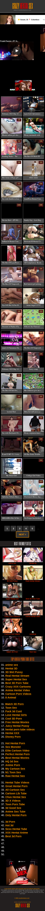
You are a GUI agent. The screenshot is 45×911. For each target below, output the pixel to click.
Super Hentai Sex (16, 679)
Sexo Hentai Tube (16, 828)
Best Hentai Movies (17, 757)
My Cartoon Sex (15, 768)
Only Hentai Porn (15, 815)
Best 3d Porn (13, 836)
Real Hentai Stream (17, 675)
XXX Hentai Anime (16, 832)
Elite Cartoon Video (17, 750)
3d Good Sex (13, 807)
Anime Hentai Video (17, 690)
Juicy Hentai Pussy (17, 725)
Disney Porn (13, 736)
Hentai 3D (11, 668)
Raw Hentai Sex (15, 775)
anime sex (11, 664)
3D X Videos (13, 800)
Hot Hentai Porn (15, 743)
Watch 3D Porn (14, 704)
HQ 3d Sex (11, 761)
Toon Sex (11, 707)
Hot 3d (9, 825)
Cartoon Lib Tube (16, 793)
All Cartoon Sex (15, 789)
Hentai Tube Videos (17, 782)
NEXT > (22, 534)
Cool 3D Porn (13, 718)
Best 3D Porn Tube (16, 682)
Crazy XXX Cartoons (18, 686)
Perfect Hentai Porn (17, 754)
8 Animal (10, 697)
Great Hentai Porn (16, 786)
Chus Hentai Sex (15, 797)
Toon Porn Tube (15, 804)
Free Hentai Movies (17, 722)
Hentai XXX (12, 733)
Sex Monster (13, 746)
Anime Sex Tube (15, 811)
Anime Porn (12, 765)
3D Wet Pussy (14, 672)
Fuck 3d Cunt (13, 711)
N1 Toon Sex (13, 772)
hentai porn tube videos (20, 729)
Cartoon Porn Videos (18, 693)
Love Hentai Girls (16, 714)
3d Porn (10, 821)
